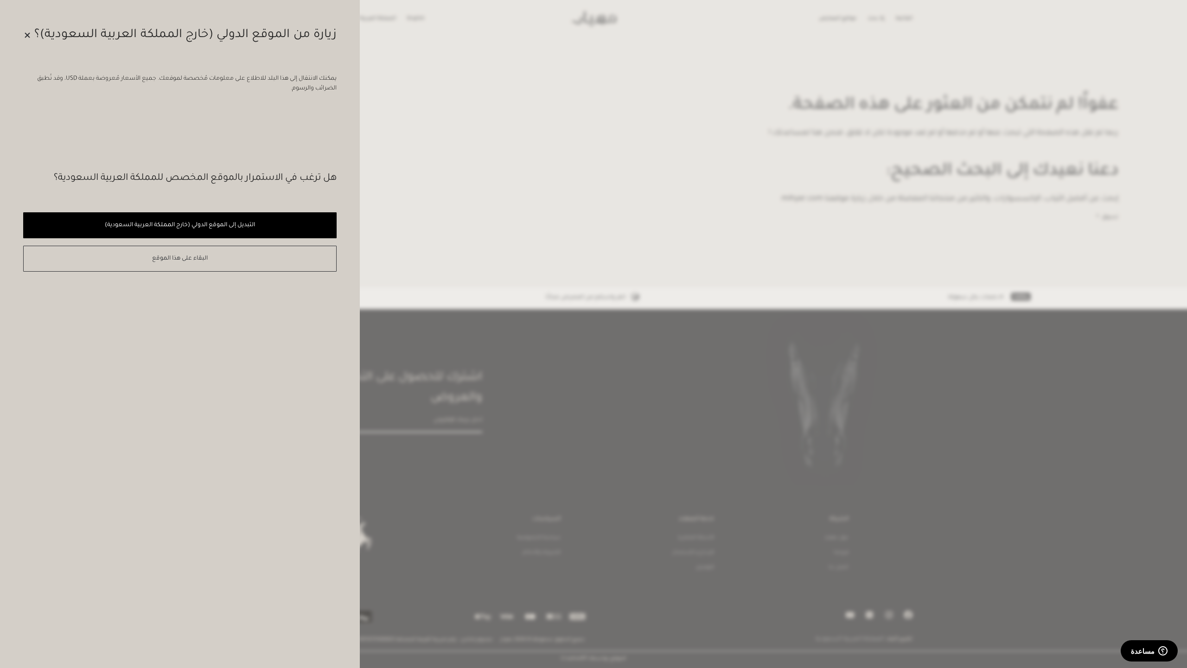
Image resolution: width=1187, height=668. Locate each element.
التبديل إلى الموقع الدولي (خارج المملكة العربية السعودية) (180, 225)
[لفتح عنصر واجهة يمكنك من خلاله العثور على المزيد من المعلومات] (1149, 651)
